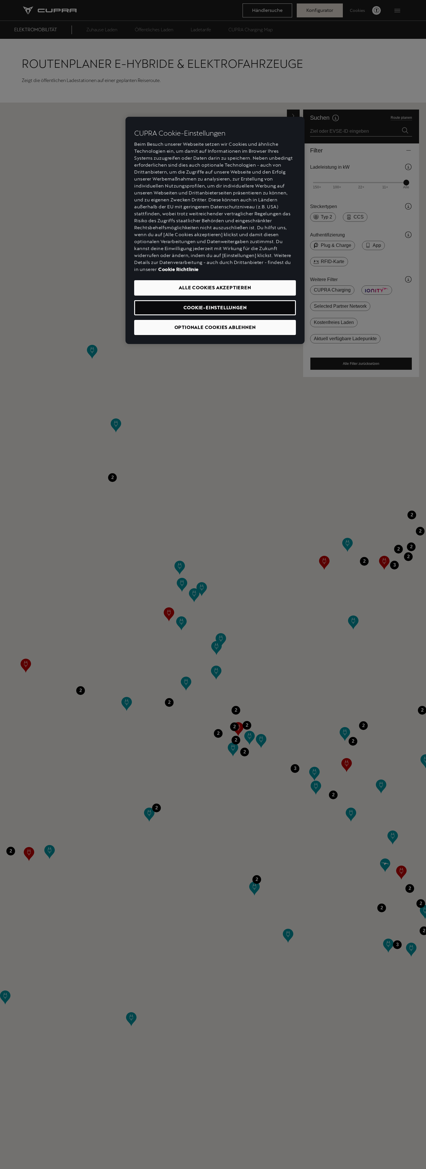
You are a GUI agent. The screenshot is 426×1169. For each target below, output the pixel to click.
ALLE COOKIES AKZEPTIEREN (215, 288)
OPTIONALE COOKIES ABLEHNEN (215, 327)
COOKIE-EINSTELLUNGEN (215, 307)
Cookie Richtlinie (178, 269)
